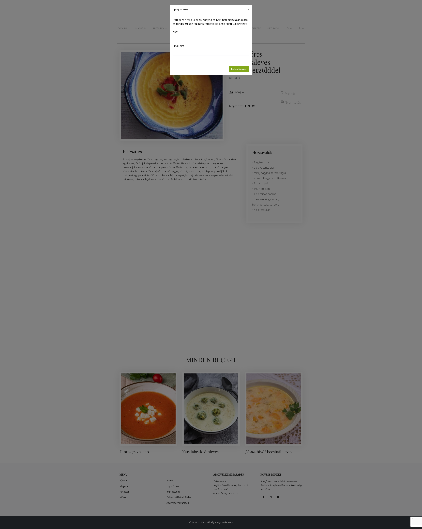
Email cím (178, 46)
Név (175, 31)
